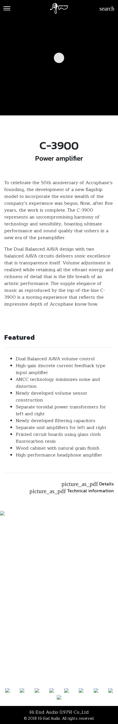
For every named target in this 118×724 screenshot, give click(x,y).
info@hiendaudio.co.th (59, 632)
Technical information (72, 490)
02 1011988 (59, 610)
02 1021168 (59, 603)
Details (88, 483)
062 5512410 (59, 617)
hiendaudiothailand (61, 624)
